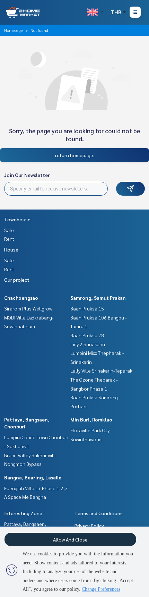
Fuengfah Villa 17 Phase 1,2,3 (36, 488)
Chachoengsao (21, 298)
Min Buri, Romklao (91, 419)
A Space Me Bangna (25, 497)
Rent (9, 239)
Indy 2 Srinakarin (87, 344)
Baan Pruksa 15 (87, 308)
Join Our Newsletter (27, 175)
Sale (9, 230)
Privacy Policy (89, 525)
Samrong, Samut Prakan (98, 298)
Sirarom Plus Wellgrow (28, 308)
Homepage (13, 30)
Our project (16, 279)
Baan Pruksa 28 (87, 335)
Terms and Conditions (98, 513)
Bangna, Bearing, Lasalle (32, 477)
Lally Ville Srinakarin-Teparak (101, 370)
